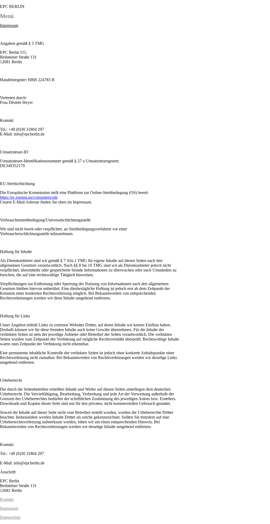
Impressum (9, 508)
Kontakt (6, 499)
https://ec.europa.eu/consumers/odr (28, 197)
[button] (135, 16)
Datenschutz (10, 517)
